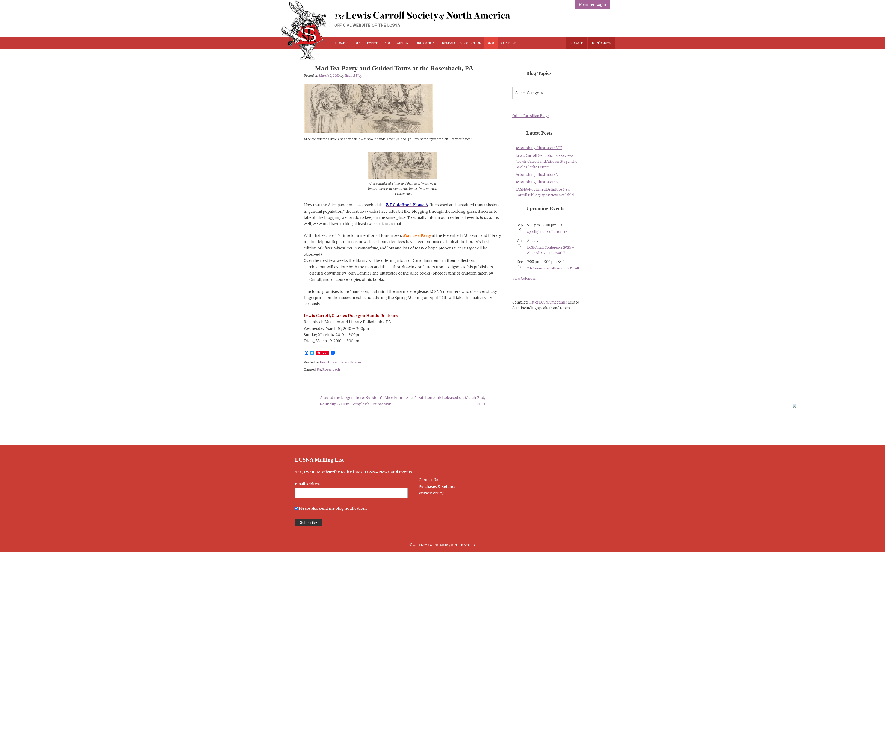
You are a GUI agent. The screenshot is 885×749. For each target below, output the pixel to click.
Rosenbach (331, 369)
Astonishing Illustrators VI (538, 182)
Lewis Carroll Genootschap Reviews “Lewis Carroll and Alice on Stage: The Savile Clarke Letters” (546, 161)
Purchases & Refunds (437, 486)
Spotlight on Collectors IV (547, 232)
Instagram (594, 24)
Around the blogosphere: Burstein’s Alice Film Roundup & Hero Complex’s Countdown (361, 400)
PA (319, 369)
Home (340, 43)
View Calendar (524, 278)
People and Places (347, 362)
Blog (491, 43)
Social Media (396, 43)
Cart (535, 43)
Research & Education (461, 43)
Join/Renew (601, 43)
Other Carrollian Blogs (530, 116)
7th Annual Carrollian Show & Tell (553, 268)
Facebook (572, 24)
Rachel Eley (353, 75)
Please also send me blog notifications (333, 508)
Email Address (308, 484)
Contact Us (428, 479)
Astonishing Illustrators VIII (539, 148)
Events (373, 43)
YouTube (605, 24)
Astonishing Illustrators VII (538, 175)
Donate (576, 43)
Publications (425, 43)
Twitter (583, 24)
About (356, 43)
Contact (508, 43)
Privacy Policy (431, 493)
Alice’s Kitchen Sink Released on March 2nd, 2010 (445, 400)
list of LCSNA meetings (548, 302)
